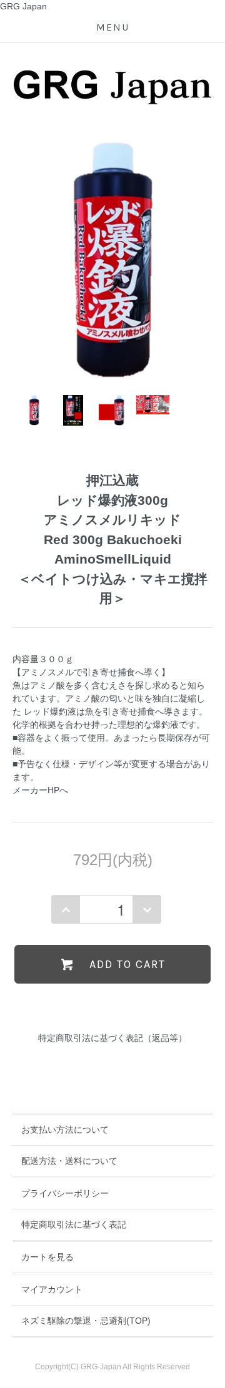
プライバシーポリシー (65, 1193)
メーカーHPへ (40, 790)
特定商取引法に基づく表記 (73, 1224)
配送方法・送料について (69, 1161)
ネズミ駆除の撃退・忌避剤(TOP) (86, 1321)
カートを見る (47, 1257)
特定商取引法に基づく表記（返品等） (112, 1038)
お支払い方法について (65, 1130)
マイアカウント (51, 1289)
